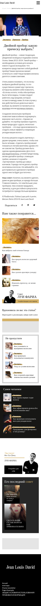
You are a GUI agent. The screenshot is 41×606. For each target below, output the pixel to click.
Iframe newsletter (9, 588)
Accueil (4, 8)
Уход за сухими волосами (24, 366)
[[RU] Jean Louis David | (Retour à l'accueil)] (7, 3)
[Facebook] (22, 205)
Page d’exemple (8, 590)
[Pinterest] (28, 205)
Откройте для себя (13, 469)
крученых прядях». (25, 108)
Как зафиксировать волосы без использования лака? (25, 409)
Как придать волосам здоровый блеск (24, 260)
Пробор (25, 40)
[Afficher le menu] (38, 3)
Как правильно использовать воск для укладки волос (24, 420)
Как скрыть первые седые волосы (23, 399)
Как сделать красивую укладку (24, 272)
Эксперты (6, 40)
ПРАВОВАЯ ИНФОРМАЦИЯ (13, 595)
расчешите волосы (10, 153)
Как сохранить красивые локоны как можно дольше (24, 376)
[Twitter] (34, 205)
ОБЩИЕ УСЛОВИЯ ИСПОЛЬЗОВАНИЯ (18, 593)
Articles (9, 8)
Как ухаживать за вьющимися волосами (23, 347)
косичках (6, 108)
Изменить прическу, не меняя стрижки (24, 284)
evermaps (6, 585)
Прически (16, 40)
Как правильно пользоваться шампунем (24, 357)
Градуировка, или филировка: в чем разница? (25, 430)
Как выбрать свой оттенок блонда (15, 250)
